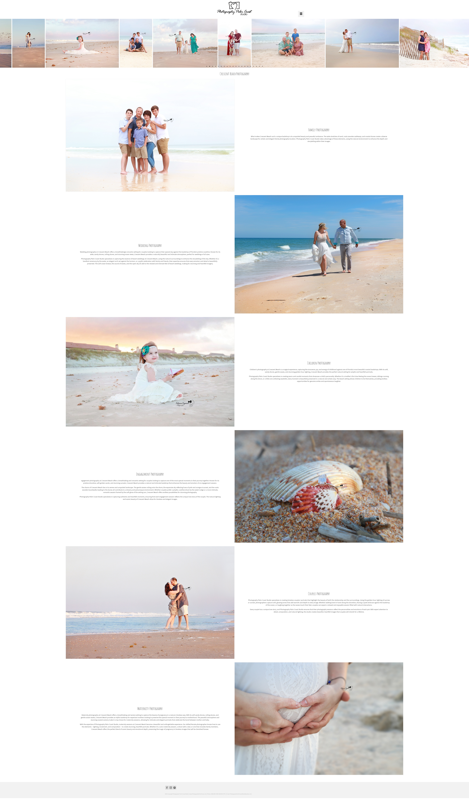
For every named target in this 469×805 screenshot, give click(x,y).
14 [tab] (245, 66)
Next (466, 43)
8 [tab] (227, 66)
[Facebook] (167, 788)
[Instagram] (170, 788)
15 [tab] (247, 66)
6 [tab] (221, 66)
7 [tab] (224, 66)
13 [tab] (242, 66)
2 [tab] (209, 66)
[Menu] (301, 14)
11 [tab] (236, 66)
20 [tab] (262, 66)
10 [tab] (233, 66)
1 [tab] (206, 66)
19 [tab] (259, 66)
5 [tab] (218, 66)
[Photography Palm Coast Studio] (234, 8)
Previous (3, 43)
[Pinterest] (174, 788)
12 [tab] (239, 66)
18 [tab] (256, 66)
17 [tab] (253, 66)
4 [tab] (215, 66)
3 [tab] (212, 66)
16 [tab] (250, 66)
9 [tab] (230, 66)
